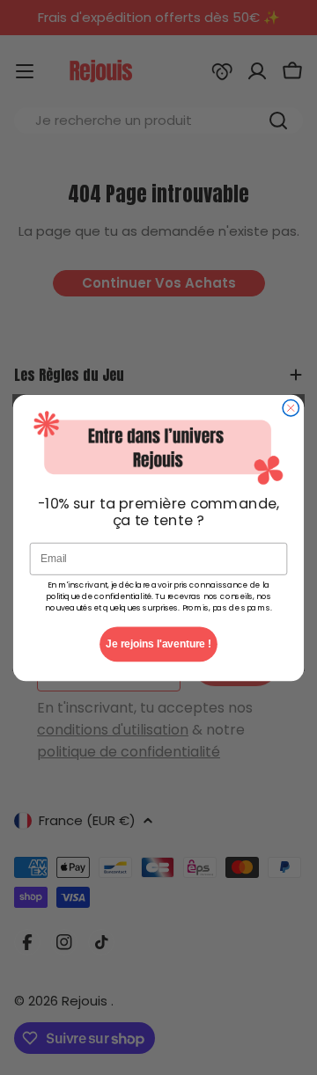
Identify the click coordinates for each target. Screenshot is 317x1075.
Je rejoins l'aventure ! (158, 643)
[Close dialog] (291, 407)
